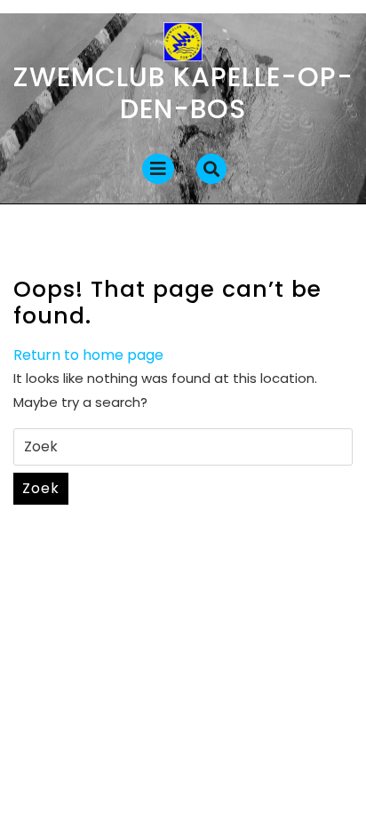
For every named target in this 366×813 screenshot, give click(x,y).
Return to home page (88, 355)
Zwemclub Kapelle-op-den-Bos (183, 93)
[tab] (158, 169)
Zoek (41, 488)
